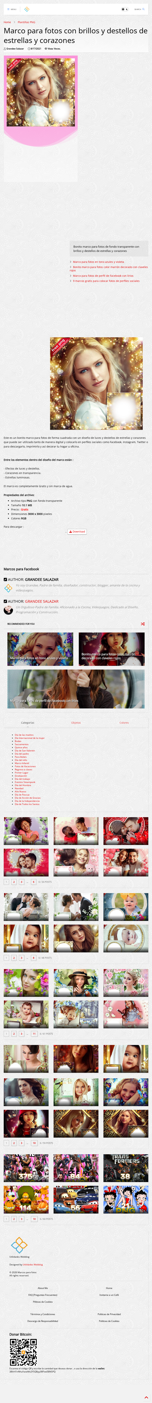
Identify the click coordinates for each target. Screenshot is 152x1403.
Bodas (18, 741)
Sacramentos (22, 744)
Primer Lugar (21, 772)
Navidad (19, 788)
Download (78, 531)
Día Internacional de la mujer (30, 738)
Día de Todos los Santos (27, 804)
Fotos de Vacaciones (25, 766)
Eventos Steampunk (25, 782)
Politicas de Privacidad (109, 1314)
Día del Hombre (23, 785)
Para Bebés (21, 756)
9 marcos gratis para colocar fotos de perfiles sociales (106, 281)
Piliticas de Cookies (43, 1301)
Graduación (21, 775)
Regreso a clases (23, 769)
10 (34, 1143)
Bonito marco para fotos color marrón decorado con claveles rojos (109, 268)
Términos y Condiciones (42, 1314)
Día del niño (21, 760)
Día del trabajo (22, 778)
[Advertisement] (41, 153)
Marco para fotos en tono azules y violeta (98, 262)
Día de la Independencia (27, 801)
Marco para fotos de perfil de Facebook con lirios (103, 275)
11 (34, 1033)
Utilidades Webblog (33, 1264)
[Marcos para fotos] (27, 10)
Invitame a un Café (109, 1295)
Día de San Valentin (25, 750)
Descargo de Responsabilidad (42, 1321)
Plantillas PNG (26, 22)
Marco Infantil (22, 763)
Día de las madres (24, 734)
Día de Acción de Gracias (28, 797)
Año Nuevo (20, 791)
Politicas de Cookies (109, 1321)
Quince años (21, 747)
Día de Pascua (22, 794)
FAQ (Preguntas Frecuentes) (42, 1295)
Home (7, 22)
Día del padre (22, 753)
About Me (43, 1288)
